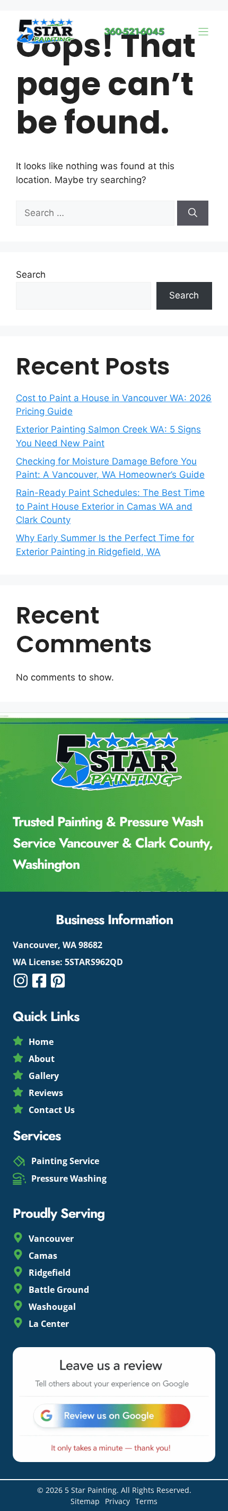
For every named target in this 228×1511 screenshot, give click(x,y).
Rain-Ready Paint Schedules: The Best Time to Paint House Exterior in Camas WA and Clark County (110, 506)
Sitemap (85, 1501)
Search (31, 274)
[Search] (192, 213)
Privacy (117, 1501)
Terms (146, 1501)
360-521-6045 (134, 31)
